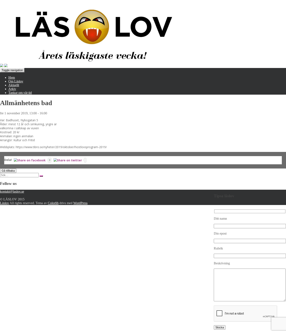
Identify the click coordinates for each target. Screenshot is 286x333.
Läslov (4, 203)
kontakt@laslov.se (12, 191)
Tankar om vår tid (20, 92)
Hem (11, 77)
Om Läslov (15, 81)
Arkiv (12, 89)
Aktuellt (13, 85)
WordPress (80, 203)
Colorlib (53, 203)
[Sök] (41, 176)
